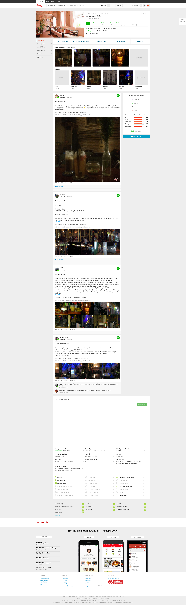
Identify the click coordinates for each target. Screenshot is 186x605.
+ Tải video (62, 77)
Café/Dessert (89, 18)
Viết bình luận (137, 136)
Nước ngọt (61, 470)
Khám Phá (40, 1)
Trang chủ (40, 40)
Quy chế (64, 584)
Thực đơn (105, 86)
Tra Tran (62, 194)
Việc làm (64, 582)
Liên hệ (64, 588)
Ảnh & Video (42, 47)
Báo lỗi (73, 183)
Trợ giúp (64, 580)
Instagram (87, 580)
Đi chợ (58, 1)
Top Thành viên (42, 522)
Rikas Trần (62, 390)
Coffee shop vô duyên (62, 343)
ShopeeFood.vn (89, 586)
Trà (55, 468)
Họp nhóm (123, 461)
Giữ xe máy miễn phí (125, 486)
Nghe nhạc (134, 463)
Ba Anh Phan (59, 186)
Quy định (42, 584)
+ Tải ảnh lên (142, 77)
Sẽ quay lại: (77, 112)
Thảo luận (65, 183)
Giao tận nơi (41, 44)
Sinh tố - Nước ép (75, 468)
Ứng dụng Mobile (44, 578)
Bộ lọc (104, 5)
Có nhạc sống (122, 495)
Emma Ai (61, 384)
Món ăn (89, 86)
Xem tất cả (57, 515)
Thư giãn (135, 461)
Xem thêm (58, 221)
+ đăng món (139, 57)
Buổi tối (103, 450)
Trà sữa (67, 470)
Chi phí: (65, 112)
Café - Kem (66, 468)
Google (87, 584)
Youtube (87, 582)
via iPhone (62, 97)
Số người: (57, 112)
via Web (62, 196)
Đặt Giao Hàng (50, 1)
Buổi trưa (93, 450)
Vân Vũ (62, 95)
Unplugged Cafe (60, 101)
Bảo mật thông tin (44, 582)
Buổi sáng (87, 450)
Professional (138, 86)
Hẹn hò (117, 461)
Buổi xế (98, 450)
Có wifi (59, 477)
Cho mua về (61, 480)
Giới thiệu (65, 578)
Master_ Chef (64, 337)
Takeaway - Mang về (124, 463)
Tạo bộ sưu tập (44, 580)
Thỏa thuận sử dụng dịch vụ (69, 586)
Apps (119, 5)
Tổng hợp (121, 86)
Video (56, 86)
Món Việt (96, 18)
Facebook (87, 578)
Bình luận (41, 50)
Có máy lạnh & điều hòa (126, 477)
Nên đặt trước (61, 483)
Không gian (74, 86)
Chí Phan (63, 268)
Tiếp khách (130, 461)
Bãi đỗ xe (40, 57)
